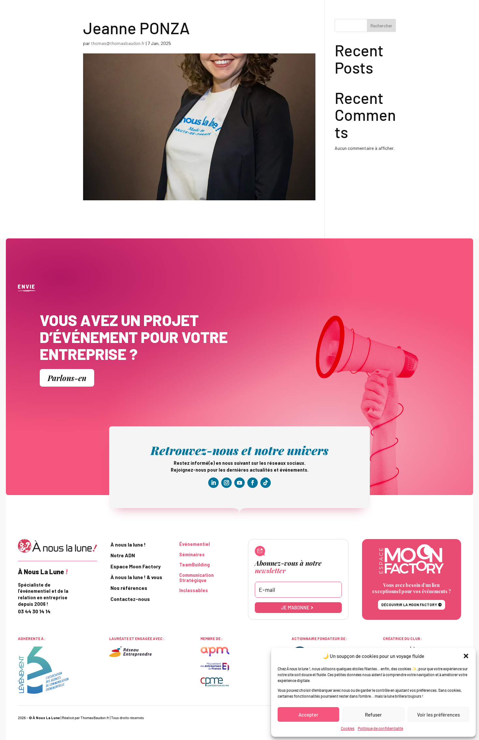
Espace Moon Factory (135, 566)
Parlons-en (67, 378)
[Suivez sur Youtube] (239, 482)
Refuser (373, 715)
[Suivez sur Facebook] (252, 482)
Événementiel (194, 544)
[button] (466, 656)
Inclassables (193, 590)
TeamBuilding (194, 564)
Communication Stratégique (196, 578)
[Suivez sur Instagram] (226, 482)
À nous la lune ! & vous (136, 577)
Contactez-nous (130, 599)
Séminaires (192, 554)
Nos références (128, 588)
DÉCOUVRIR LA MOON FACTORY (409, 605)
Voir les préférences (438, 715)
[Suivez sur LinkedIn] (213, 482)
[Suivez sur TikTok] (265, 482)
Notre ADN (122, 555)
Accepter (308, 715)
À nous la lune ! (128, 545)
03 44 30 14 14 (34, 611)
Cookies (348, 728)
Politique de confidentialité (380, 728)
